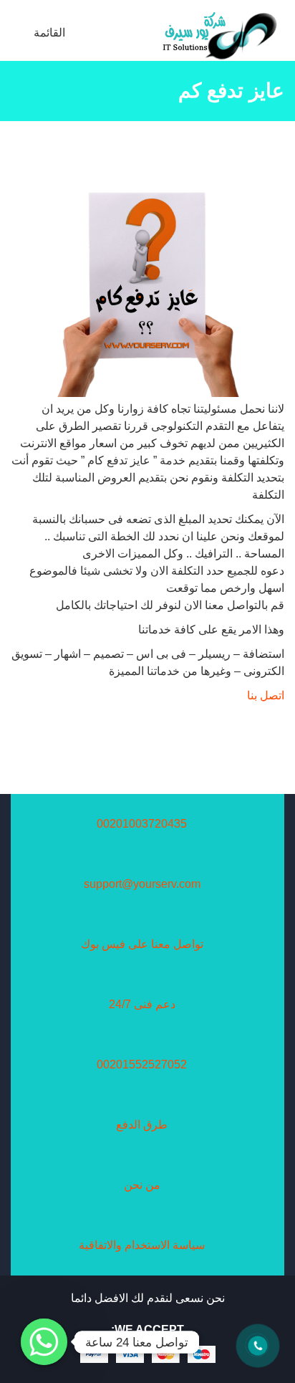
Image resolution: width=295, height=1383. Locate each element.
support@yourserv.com (142, 884)
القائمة (51, 33)
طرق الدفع (142, 1125)
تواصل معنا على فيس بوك (142, 944)
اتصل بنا (265, 695)
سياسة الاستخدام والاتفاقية (142, 1245)
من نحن (142, 1185)
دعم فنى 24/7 (142, 1004)
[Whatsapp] (44, 1342)
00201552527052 (142, 1064)
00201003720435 (142, 824)
